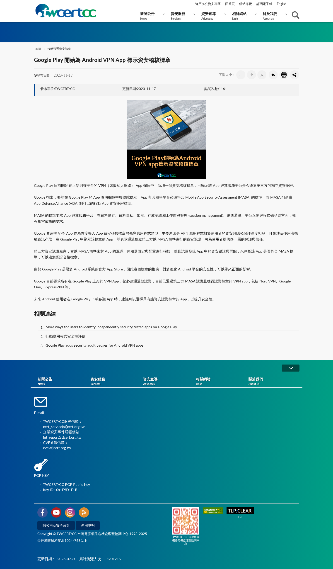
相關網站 (239, 16)
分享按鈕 (294, 74)
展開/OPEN (290, 368)
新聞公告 (147, 16)
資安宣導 (208, 16)
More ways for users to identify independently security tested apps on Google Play (111, 327)
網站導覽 (245, 4)
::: (35, 4)
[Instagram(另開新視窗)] (70, 513)
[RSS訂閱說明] (84, 513)
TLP (240, 517)
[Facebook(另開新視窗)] (42, 513)
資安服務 (178, 16)
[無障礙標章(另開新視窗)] (213, 511)
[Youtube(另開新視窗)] (56, 513)
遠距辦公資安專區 (208, 4)
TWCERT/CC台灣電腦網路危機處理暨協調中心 (185, 540)
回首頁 (230, 4)
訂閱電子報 (264, 4)
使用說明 (88, 525)
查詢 (295, 15)
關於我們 (270, 16)
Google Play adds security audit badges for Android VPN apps (94, 345)
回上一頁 (273, 74)
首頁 (38, 49)
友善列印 (283, 74)
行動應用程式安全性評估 (65, 336)
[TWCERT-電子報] (65, 10)
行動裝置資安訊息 (59, 49)
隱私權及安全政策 (56, 525)
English (282, 4)
